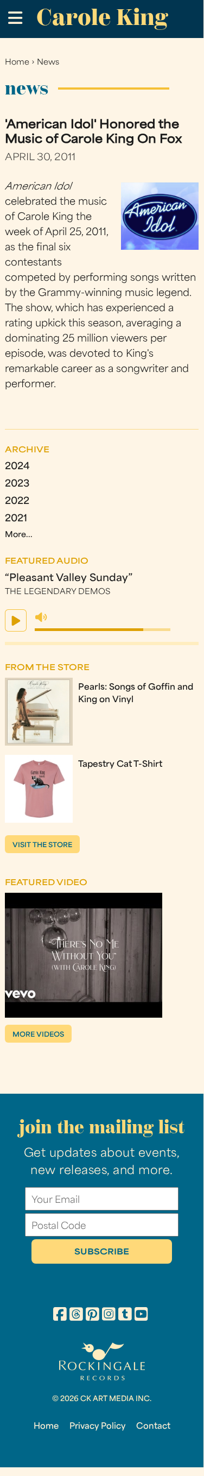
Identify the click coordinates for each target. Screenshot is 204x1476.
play (16, 620)
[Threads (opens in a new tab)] (76, 1315)
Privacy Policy (97, 1426)
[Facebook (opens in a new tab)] (60, 1315)
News (48, 63)
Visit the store (42, 845)
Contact (153, 1426)
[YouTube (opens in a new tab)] (141, 1315)
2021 (16, 518)
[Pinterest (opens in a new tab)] (92, 1315)
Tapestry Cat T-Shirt (120, 764)
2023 (17, 484)
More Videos (38, 1035)
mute (41, 617)
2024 (17, 466)
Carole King (102, 17)
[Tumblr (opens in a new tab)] (125, 1315)
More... (19, 535)
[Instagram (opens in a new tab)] (109, 1315)
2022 (17, 501)
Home (17, 63)
